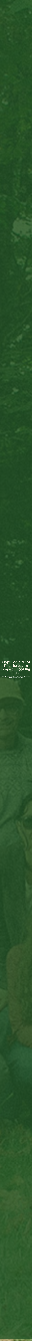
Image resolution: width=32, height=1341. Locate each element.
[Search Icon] (16, 679)
